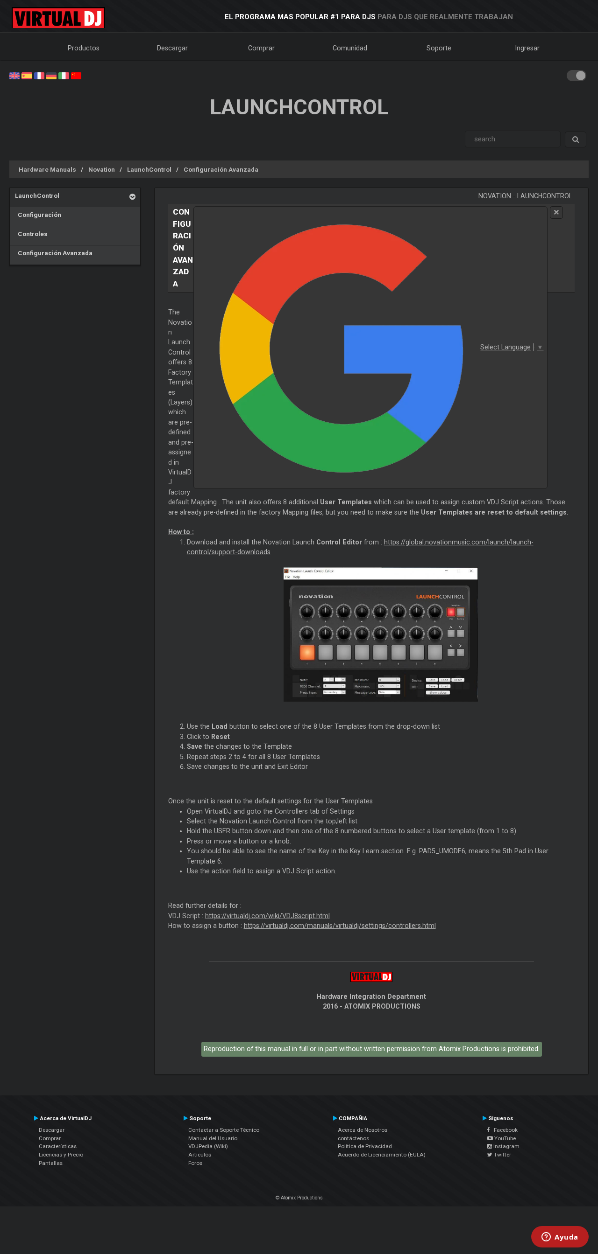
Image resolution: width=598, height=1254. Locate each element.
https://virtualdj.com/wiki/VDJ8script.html (267, 916)
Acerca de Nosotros (362, 1130)
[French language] (39, 75)
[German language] (51, 75)
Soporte (439, 48)
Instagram (506, 1146)
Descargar (172, 48)
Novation (101, 169)
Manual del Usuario (212, 1138)
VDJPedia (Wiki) (208, 1146)
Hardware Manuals (47, 169)
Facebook (504, 1130)
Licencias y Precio (61, 1154)
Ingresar (527, 48)
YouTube (504, 1138)
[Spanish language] (26, 75)
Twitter (501, 1154)
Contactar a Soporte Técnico (223, 1130)
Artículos (199, 1154)
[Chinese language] (76, 75)
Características (58, 1146)
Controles (31, 233)
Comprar (261, 48)
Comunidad (350, 48)
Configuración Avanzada (221, 169)
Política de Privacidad (365, 1146)
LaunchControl (149, 169)
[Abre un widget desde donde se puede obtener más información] (560, 1237)
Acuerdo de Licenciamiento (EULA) (382, 1154)
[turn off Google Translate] (556, 212)
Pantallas (51, 1163)
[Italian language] (63, 75)
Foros (195, 1163)
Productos (84, 48)
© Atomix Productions (299, 1198)
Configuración (38, 214)
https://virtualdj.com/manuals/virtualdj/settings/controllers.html (340, 925)
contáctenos (353, 1138)
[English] (14, 75)
